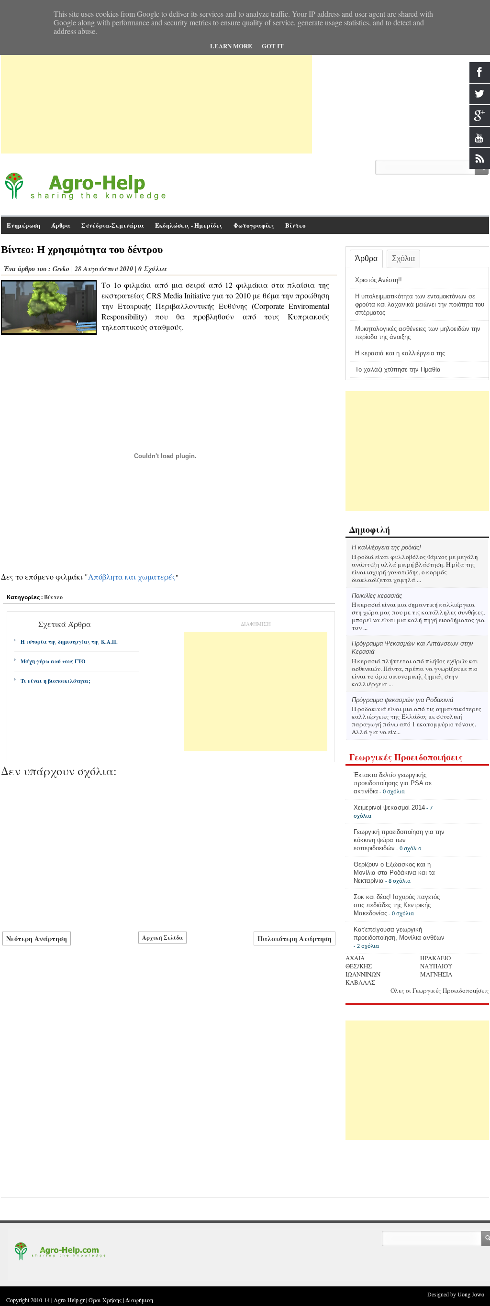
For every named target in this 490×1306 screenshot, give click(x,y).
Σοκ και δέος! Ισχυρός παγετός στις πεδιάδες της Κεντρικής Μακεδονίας (397, 905)
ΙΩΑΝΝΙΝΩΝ (362, 974)
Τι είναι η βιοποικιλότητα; (55, 681)
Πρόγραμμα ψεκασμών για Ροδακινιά (402, 699)
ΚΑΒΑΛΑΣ (360, 982)
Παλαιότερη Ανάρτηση (294, 938)
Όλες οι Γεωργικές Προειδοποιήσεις (439, 990)
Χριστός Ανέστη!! (378, 280)
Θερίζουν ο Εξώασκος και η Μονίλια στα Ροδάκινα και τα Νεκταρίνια (394, 872)
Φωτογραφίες (254, 225)
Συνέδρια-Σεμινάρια (112, 225)
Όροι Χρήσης (105, 1300)
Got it (273, 45)
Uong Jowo (470, 1294)
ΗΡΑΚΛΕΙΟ (435, 958)
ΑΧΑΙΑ (355, 958)
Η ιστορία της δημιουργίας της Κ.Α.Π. (69, 642)
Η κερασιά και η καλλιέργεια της (400, 353)
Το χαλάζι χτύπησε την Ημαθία (398, 369)
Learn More (231, 45)
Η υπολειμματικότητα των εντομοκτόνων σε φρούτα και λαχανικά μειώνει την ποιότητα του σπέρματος (419, 304)
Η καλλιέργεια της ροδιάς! (386, 547)
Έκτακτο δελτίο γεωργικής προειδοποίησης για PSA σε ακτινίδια (393, 783)
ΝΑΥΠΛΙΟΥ (436, 966)
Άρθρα (366, 258)
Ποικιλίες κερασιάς (377, 595)
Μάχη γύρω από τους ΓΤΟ (53, 661)
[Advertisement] (156, 87)
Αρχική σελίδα (162, 937)
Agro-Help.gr (69, 1300)
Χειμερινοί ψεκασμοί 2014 (389, 807)
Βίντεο (295, 225)
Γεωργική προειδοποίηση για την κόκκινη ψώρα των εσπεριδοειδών (399, 840)
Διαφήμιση (139, 1300)
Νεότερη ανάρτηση (36, 938)
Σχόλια (403, 258)
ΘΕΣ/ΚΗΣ (358, 966)
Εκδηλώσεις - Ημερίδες (189, 225)
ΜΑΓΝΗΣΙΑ (436, 974)
